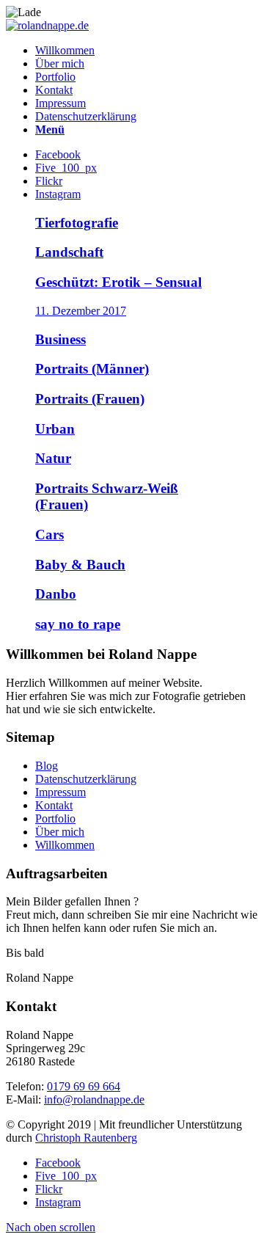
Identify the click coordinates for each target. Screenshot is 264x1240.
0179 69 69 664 (83, 1086)
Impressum (60, 792)
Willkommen (65, 845)
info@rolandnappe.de (94, 1099)
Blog (46, 765)
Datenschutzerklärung (85, 779)
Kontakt (54, 805)
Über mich (59, 831)
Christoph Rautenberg (86, 1137)
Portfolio (55, 818)
